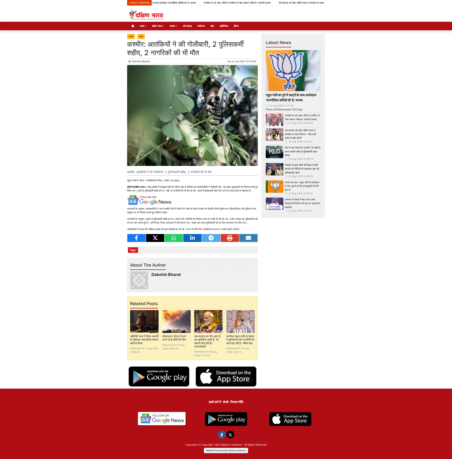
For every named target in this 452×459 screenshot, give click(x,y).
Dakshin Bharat (141, 61)
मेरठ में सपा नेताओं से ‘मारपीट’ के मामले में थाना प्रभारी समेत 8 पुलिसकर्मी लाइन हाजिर (302, 151)
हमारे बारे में (215, 402)
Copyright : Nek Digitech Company (221, 444)
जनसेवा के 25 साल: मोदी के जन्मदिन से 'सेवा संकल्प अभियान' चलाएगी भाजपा (218, 2)
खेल (212, 25)
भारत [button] (142, 25)
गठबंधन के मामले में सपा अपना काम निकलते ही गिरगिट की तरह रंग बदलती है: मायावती (302, 203)
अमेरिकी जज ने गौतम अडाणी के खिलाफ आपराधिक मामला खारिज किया (144, 339)
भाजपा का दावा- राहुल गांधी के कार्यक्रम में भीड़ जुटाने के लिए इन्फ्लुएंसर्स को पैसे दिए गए (302, 186)
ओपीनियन (224, 25)
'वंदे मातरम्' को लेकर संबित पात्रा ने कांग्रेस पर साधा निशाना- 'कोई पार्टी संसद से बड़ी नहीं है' (300, 2)
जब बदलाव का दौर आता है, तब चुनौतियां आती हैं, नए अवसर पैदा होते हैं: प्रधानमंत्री (207, 341)
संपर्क (226, 402)
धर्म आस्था (187, 25)
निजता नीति (236, 402)
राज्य (141, 36)
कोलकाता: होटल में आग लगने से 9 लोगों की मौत (174, 337)
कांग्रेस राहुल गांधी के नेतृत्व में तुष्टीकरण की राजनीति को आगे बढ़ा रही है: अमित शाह (240, 339)
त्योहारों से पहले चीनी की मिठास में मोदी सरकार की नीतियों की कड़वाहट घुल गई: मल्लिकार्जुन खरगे (302, 168)
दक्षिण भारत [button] (157, 25)
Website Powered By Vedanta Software (226, 450)
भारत (131, 36)
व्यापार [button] (172, 25)
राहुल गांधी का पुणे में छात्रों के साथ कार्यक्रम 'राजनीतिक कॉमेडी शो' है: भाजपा (291, 97)
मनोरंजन (201, 25)
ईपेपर (236, 25)
